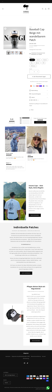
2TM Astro (33, 66)
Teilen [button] (32, 109)
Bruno (38, 59)
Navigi (32, 59)
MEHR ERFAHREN (35, 215)
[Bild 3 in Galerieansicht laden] (16, 52)
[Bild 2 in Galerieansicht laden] (12, 52)
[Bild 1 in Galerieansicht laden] (8, 52)
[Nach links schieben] (4, 52)
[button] (2, 8)
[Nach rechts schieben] (24, 52)
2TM (43, 63)
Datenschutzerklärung (36, 356)
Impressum (7, 356)
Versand (35, 45)
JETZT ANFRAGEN (26, 273)
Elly (31, 63)
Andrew (45, 59)
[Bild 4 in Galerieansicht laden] (21, 52)
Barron (37, 63)
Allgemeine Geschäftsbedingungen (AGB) (21, 356)
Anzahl (30, 69)
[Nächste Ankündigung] (49, 1)
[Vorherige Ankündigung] (2, 1)
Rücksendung (26, 358)
